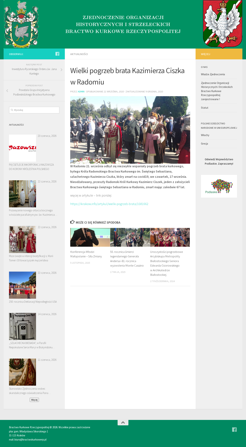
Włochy (205, 135)
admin (81, 91)
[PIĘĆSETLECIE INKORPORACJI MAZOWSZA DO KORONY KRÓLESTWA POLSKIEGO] (22, 148)
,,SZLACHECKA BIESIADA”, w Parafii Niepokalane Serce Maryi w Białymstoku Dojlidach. (31, 345)
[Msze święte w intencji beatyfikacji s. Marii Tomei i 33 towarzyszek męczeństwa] (22, 239)
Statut (204, 107)
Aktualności (79, 54)
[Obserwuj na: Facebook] (57, 54)
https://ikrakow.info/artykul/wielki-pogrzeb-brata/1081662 (109, 204)
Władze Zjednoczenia (213, 74)
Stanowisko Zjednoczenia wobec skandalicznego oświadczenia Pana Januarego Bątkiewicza (28, 391)
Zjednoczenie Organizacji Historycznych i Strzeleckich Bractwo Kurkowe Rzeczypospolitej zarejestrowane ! (217, 91)
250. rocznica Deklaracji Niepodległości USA (33, 301)
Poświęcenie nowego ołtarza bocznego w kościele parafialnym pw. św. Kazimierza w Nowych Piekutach (32, 213)
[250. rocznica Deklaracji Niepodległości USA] (22, 285)
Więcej (34, 399)
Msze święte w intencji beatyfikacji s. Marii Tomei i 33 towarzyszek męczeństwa (31, 258)
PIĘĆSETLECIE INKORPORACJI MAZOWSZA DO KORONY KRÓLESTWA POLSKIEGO (31, 167)
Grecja (204, 143)
